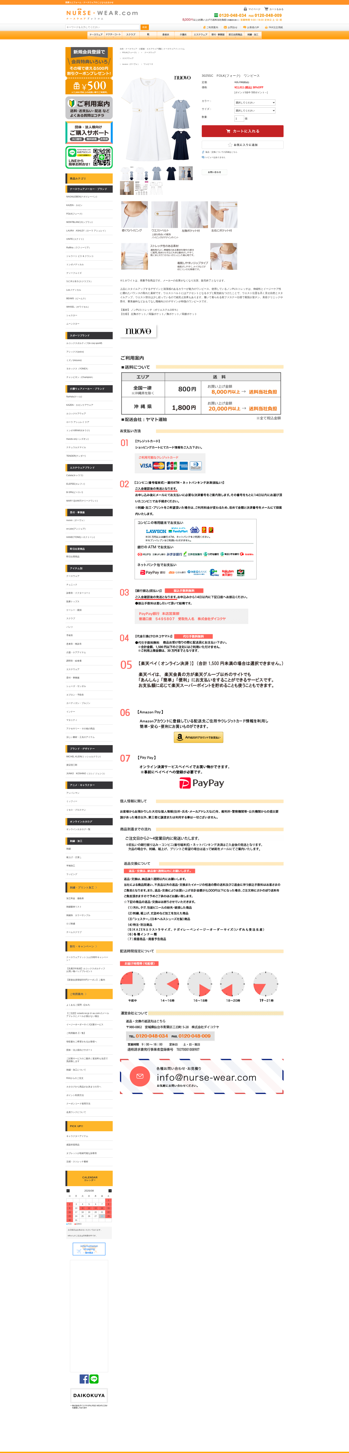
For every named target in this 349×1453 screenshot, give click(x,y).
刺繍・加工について (76, 1070)
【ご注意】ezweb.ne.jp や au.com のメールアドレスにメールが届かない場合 (87, 1014)
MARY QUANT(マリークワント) (82, 501)
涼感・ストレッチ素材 (77, 1161)
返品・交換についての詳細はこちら (221, 152)
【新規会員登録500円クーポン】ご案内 (85, 980)
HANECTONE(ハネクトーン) (80, 537)
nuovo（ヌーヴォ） (130, 64)
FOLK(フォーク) (129, 52)
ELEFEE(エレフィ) (75, 484)
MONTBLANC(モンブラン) (79, 222)
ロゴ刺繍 (70, 923)
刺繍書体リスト (74, 906)
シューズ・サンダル (76, 686)
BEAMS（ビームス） (76, 298)
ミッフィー (71, 801)
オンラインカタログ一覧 (78, 829)
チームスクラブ (74, 932)
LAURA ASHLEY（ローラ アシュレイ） (86, 230)
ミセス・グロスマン (76, 810)
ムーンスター (72, 323)
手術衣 (69, 635)
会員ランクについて (76, 1112)
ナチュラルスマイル (76, 447)
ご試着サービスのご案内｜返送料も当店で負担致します (87, 1060)
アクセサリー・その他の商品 (80, 728)
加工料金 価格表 (75, 898)
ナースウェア (72, 576)
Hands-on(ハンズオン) (77, 439)
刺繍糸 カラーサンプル (78, 915)
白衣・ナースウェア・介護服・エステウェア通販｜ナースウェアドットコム (152, 49)
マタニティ (71, 720)
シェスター (71, 315)
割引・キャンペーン (82, 946)
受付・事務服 (72, 677)
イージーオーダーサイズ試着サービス (84, 1024)
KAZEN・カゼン (74, 205)
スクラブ (70, 618)
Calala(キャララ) (74, 475)
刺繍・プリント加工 (82, 887)
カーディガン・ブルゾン (78, 703)
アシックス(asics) (75, 351)
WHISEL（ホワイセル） (78, 307)
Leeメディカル (73, 290)
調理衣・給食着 (74, 661)
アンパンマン (72, 793)
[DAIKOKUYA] (89, 1399)
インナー (70, 711)
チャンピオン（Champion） (80, 377)
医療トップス (72, 601)
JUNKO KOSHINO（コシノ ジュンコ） (86, 773)
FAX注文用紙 (276, 27)
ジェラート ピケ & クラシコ (79, 256)
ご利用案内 (212, 27)
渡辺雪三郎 (71, 765)
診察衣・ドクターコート (78, 593)
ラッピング (71, 874)
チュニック (71, 584)
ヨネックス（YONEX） (77, 368)
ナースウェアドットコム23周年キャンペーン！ (87, 958)
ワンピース (148, 64)
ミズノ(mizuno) (74, 360)
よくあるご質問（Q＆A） (78, 1005)
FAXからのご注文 (74, 1078)
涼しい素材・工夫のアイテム (80, 737)
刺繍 (68, 848)
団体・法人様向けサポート (79, 1050)
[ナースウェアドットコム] (103, 14)
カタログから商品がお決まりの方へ (83, 1086)
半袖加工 (70, 865)
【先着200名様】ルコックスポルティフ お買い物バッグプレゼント (86, 970)
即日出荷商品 (72, 556)
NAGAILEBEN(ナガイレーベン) (81, 196)
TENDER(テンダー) (76, 456)
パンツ (69, 627)
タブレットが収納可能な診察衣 (81, 1153)
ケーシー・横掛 (74, 610)
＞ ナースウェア (148, 52)
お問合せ (232, 27)
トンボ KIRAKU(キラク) (78, 430)
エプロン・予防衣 (75, 695)
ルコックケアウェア (76, 413)
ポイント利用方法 (75, 1095)
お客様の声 (253, 27)
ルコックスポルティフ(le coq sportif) (84, 343)
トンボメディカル (75, 264)
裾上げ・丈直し (74, 857)
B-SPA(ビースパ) (74, 492)
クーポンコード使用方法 (78, 1103)
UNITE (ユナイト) (75, 239)
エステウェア (128, 58)
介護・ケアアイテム (76, 652)
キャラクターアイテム (77, 1136)
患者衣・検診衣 (74, 644)
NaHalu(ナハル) (74, 396)
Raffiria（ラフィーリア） (78, 247)
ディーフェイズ (74, 273)
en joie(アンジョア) (75, 529)
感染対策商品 (72, 1144)
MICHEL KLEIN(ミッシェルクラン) (83, 756)
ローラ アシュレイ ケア (77, 422)
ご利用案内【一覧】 (76, 1033)
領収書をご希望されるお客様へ (81, 1041)
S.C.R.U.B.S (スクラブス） (79, 281)
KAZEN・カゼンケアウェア (79, 405)
